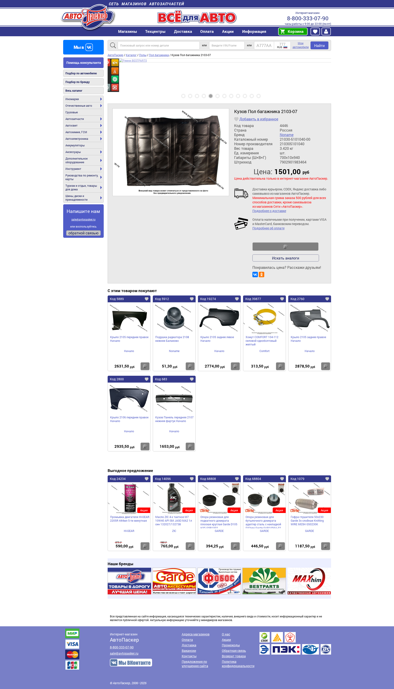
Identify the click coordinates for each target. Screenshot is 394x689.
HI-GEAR (129, 531)
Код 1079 (297, 479)
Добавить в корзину (285, 246)
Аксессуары (73, 152)
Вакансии (189, 650)
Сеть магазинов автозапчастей (146, 3)
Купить (145, 366)
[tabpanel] (219, 75)
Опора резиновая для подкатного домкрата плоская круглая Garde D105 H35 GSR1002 (218, 521)
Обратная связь (234, 650)
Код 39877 (253, 299)
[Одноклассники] (261, 274)
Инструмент (73, 169)
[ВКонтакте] (255, 274)
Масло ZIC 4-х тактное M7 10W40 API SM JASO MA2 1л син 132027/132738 (173, 520)
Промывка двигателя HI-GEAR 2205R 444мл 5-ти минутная (129, 518)
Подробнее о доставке (269, 211)
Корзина (295, 31)
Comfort (264, 351)
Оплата (207, 31)
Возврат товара (234, 656)
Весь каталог (73, 90)
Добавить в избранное (258, 119)
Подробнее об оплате (268, 228)
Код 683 (161, 379)
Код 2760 (297, 299)
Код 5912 (162, 299)
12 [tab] (263, 94)
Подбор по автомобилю (81, 73)
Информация (254, 31)
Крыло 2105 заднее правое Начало (308, 338)
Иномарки (72, 99)
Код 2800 (117, 379)
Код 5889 (117, 299)
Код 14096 (163, 479)
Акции (226, 639)
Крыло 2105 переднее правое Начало (129, 338)
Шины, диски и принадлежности (76, 197)
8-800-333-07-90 (308, 18)
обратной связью (83, 233)
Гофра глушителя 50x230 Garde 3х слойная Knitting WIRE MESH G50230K (307, 520)
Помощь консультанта (83, 62)
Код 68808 (208, 479)
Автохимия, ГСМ (76, 132)
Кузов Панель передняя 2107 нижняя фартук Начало (174, 419)
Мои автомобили (301, 45)
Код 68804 (253, 479)
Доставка (183, 31)
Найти (319, 45)
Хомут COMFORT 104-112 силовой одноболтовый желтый (262, 340)
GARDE (219, 531)
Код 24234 (118, 479)
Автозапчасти (74, 119)
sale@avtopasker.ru (83, 219)
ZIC (174, 531)
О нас (226, 634)
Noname (286, 134)
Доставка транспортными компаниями (295, 643)
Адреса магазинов (196, 634)
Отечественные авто (78, 105)
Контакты (189, 656)
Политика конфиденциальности (238, 663)
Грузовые (71, 112)
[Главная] (88, 17)
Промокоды (231, 645)
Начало (129, 351)
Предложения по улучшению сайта (195, 663)
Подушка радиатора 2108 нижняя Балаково (172, 338)
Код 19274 (208, 299)
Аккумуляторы (75, 145)
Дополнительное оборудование (76, 160)
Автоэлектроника (76, 138)
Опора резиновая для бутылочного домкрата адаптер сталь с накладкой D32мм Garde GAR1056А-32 (263, 521)
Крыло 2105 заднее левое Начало (217, 338)
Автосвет (71, 125)
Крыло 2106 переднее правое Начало (129, 419)
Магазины (127, 31)
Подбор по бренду (77, 82)
